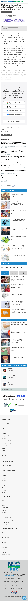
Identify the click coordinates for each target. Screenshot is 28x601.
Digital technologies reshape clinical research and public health (17, 349)
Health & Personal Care (7, 443)
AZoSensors (5, 544)
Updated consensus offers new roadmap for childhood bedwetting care (18, 341)
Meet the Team (5, 502)
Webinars (4, 483)
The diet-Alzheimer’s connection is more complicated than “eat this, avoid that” (18, 255)
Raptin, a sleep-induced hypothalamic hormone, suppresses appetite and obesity (13, 171)
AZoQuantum (5, 549)
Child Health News (10, 128)
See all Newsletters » (7, 389)
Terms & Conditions (6, 517)
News (3, 428)
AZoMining (4, 547)
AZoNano (4, 535)
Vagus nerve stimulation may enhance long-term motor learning (17, 294)
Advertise (4, 512)
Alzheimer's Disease (13, 382)
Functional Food (6, 426)
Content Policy (5, 522)
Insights (4, 438)
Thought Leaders (6, 436)
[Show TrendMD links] (26, 185)
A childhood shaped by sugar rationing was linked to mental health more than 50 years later (18, 311)
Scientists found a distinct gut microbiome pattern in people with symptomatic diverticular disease (18, 278)
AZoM (3, 532)
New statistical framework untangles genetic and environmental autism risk (17, 203)
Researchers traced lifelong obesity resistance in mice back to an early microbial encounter (19, 247)
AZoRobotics (5, 542)
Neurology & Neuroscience (14, 375)
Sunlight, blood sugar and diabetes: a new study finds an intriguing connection (18, 303)
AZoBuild (4, 552)
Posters (4, 453)
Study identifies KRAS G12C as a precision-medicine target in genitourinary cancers (18, 357)
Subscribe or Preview (12, 370)
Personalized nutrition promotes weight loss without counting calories (18, 238)
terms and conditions (10, 575)
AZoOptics (4, 540)
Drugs (3, 448)
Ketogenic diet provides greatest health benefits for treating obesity (18, 194)
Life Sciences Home (6, 465)
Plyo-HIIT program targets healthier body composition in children (18, 332)
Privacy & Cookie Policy (7, 520)
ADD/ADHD (10, 368)
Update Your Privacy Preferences (14, 585)
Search (3, 505)
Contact (4, 515)
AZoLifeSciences (6, 554)
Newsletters (5, 507)
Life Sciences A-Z (6, 473)
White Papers (5, 433)
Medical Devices (6, 445)
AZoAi (3, 557)
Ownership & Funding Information (10, 525)
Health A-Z (4, 431)
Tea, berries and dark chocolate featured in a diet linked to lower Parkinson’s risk (18, 212)
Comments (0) (4, 132)
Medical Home (5, 423)
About (3, 500)
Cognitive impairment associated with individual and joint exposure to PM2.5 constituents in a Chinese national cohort (13, 176)
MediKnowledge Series (7, 440)
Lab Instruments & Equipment (9, 470)
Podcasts (4, 455)
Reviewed (6, 30)
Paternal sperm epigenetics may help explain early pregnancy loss (19, 323)
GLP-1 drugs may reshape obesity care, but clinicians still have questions (19, 221)
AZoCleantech (5, 537)
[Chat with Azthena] (24, 598)
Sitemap (4, 510)
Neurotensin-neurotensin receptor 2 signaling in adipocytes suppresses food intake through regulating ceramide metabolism (13, 151)
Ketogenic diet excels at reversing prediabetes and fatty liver (19, 228)
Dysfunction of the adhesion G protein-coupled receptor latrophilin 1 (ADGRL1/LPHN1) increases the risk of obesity (13, 143)
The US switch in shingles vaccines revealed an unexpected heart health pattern (19, 286)
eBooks (3, 450)
